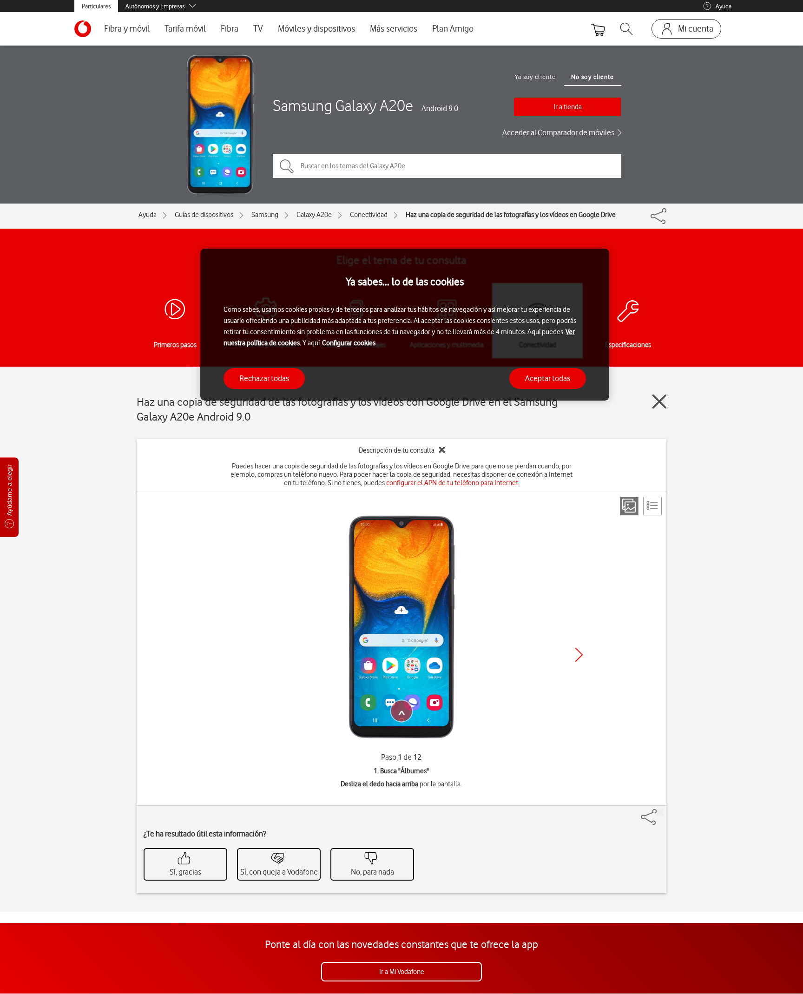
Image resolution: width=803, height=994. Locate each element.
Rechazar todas (264, 377)
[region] (404, 325)
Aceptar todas (547, 377)
